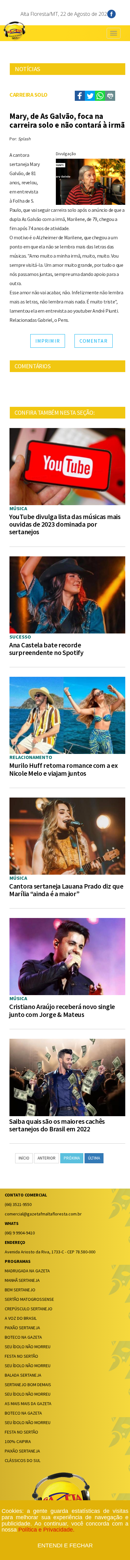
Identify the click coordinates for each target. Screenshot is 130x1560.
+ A (26, 86)
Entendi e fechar (65, 1545)
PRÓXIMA (72, 1158)
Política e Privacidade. (46, 1529)
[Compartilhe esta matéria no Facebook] (80, 96)
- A (17, 87)
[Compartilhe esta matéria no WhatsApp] (100, 96)
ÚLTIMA (94, 1158)
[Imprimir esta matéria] (110, 96)
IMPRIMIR (47, 341)
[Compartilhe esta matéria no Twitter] (90, 96)
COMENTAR (94, 341)
